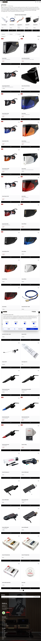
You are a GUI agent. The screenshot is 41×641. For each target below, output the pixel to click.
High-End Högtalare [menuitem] (5, 632)
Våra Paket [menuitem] (3, 630)
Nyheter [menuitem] (3, 629)
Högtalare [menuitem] (3, 631)
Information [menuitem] (4, 616)
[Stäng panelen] (37, 311)
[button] (1, 2)
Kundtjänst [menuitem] (3, 622)
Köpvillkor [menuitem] (3, 621)
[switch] (16, 323)
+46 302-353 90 (4, 609)
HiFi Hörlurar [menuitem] (4, 633)
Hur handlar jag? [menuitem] (4, 623)
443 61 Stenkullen (4, 606)
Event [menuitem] (3, 639)
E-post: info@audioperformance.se (7, 608)
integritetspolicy (13, 598)
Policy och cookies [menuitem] (4, 624)
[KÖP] (4, 30)
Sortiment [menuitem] (3, 628)
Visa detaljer (34, 326)
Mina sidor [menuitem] (3, 620)
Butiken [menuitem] (3, 619)
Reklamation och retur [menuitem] (5, 625)
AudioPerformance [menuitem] (4, 618)
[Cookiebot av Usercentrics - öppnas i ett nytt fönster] (32, 311)
